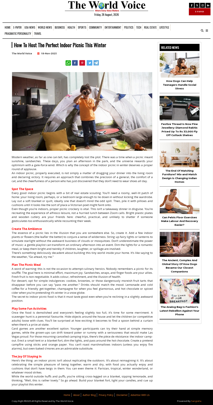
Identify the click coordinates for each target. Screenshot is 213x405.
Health (71, 27)
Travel (37, 34)
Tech (138, 27)
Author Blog (89, 395)
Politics (128, 27)
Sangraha (196, 401)
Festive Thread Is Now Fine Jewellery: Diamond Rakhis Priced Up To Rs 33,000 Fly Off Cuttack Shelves (179, 129)
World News (45, 27)
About (76, 395)
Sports (82, 27)
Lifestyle (164, 27)
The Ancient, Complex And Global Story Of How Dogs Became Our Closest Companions (179, 266)
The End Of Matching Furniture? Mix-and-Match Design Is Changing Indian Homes (179, 176)
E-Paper (17, 27)
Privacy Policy (106, 395)
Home (7, 27)
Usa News (29, 27)
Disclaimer (122, 395)
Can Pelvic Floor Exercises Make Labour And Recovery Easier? (179, 221)
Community (95, 27)
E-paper (199, 12)
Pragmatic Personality (18, 34)
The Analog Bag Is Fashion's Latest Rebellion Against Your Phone (179, 310)
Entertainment (113, 27)
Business (60, 27)
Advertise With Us (140, 395)
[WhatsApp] (68, 63)
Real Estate (150, 27)
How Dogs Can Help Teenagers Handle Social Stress (179, 84)
